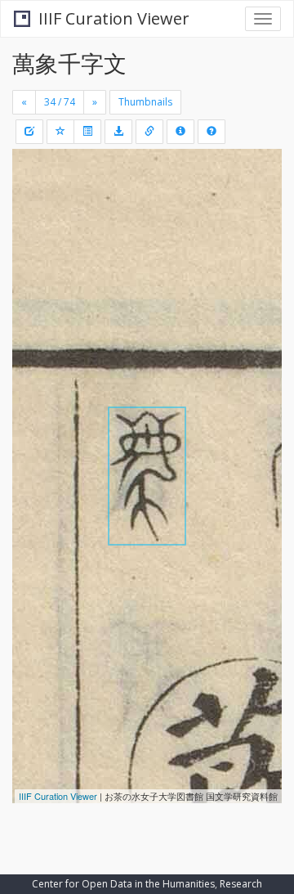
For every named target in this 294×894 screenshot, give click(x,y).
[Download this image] (118, 131)
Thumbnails (145, 102)
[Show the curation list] (87, 131)
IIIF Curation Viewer (113, 18)
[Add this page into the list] (60, 131)
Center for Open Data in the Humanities (123, 884)
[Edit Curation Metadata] (29, 131)
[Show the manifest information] (180, 131)
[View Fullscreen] (34, 231)
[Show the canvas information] (149, 131)
